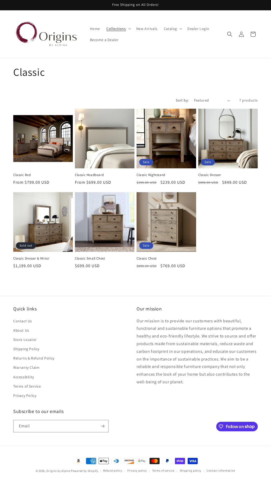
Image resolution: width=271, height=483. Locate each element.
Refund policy (112, 470)
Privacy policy (137, 470)
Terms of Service (27, 386)
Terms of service (163, 470)
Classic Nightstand (151, 175)
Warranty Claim (26, 367)
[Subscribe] (102, 426)
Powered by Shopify (84, 471)
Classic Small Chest (90, 258)
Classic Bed (22, 175)
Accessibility (23, 377)
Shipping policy (191, 470)
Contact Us (22, 321)
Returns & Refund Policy (34, 358)
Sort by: (182, 100)
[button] (118, 28)
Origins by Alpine (58, 471)
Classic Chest (147, 258)
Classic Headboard (89, 175)
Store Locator (25, 339)
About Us (21, 330)
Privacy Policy (24, 395)
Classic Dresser (209, 175)
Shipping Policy (26, 348)
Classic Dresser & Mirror (31, 258)
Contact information (221, 470)
